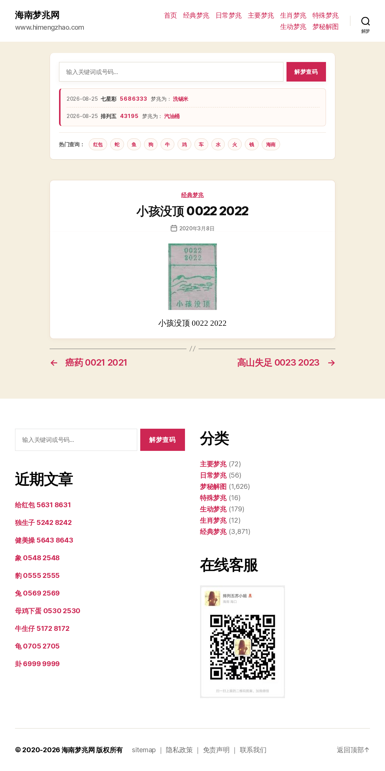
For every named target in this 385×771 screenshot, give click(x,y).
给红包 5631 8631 (43, 505)
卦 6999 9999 (37, 664)
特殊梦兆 (325, 15)
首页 (170, 15)
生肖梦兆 (293, 15)
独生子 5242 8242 (43, 522)
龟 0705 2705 (37, 646)
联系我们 (253, 750)
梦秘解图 (325, 26)
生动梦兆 (293, 26)
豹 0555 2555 (37, 575)
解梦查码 (306, 71)
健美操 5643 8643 (44, 540)
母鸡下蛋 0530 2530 (47, 611)
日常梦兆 (228, 15)
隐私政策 (179, 750)
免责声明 (216, 750)
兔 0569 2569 (37, 593)
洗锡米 (180, 98)
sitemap (144, 750)
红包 (98, 144)
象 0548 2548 (37, 558)
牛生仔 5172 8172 (42, 628)
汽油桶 (172, 116)
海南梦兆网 (37, 15)
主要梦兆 (261, 15)
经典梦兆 (196, 15)
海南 (271, 144)
